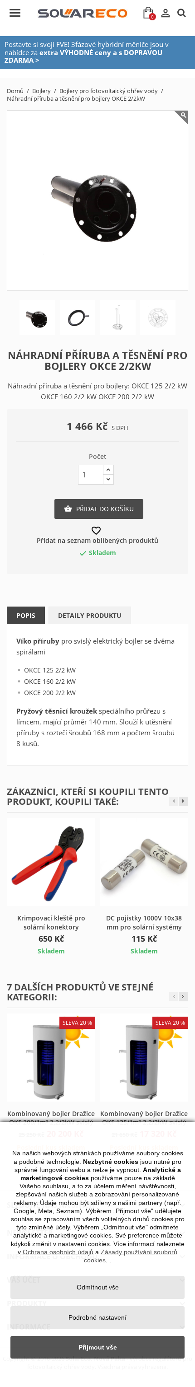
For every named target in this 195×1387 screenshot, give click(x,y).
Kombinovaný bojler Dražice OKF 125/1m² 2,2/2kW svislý (144, 1118)
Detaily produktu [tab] (90, 615)
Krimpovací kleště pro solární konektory (51, 922)
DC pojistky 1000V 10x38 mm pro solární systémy (144, 922)
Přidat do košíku (99, 508)
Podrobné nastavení (97, 1317)
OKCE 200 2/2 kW (50, 692)
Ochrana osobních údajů (58, 1252)
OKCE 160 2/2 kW (50, 681)
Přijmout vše (97, 1347)
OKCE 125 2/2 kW (50, 670)
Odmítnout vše (98, 1287)
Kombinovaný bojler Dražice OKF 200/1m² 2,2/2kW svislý (51, 1118)
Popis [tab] (25, 615)
